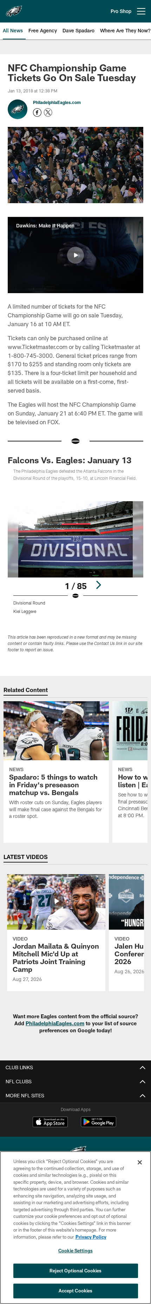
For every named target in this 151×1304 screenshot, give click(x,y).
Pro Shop (121, 11)
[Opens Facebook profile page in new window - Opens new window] (37, 112)
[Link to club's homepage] (14, 8)
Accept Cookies (76, 1290)
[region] (75, 1227)
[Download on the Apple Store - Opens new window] (50, 1123)
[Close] (139, 1162)
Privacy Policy (91, 1237)
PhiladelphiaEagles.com (57, 102)
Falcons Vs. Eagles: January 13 (69, 460)
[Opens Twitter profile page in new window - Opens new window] (48, 112)
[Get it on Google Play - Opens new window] (98, 1125)
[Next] (98, 585)
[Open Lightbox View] (75, 557)
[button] (75, 255)
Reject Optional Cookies (76, 1270)
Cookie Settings (75, 1250)
